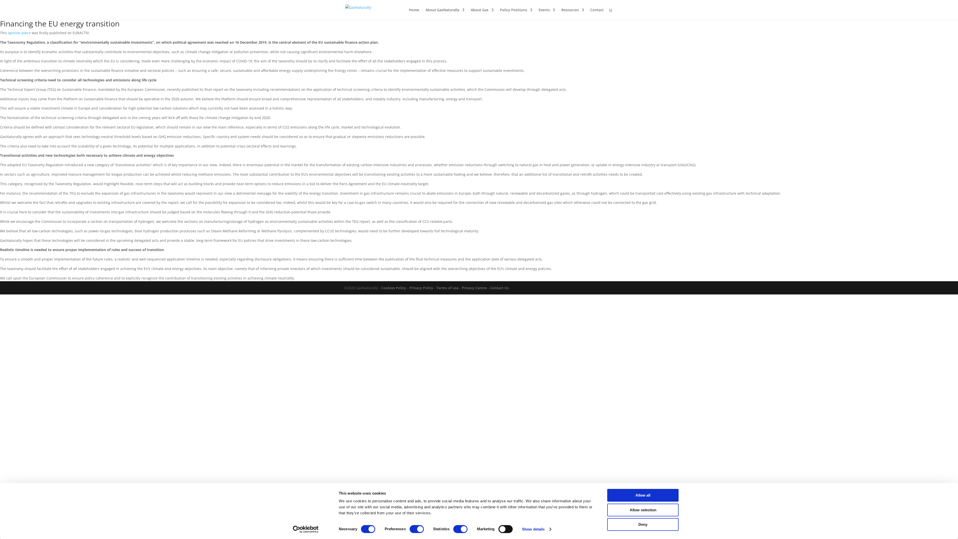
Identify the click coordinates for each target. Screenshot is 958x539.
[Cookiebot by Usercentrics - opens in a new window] (306, 529)
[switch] (417, 529)
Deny (642, 524)
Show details (533, 529)
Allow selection (643, 510)
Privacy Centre (474, 287)
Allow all (642, 495)
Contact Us (499, 287)
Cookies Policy (393, 287)
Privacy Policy (421, 287)
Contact (597, 10)
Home (414, 10)
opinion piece (19, 32)
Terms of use (447, 287)
